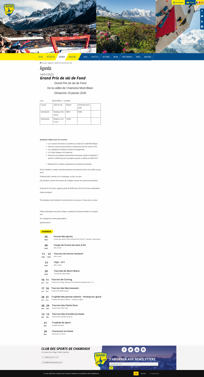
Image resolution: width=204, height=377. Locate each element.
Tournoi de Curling (61, 279)
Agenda (50, 63)
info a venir (58, 256)
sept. (46, 238)
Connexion (179, 2)
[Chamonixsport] (9, 10)
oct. (42, 281)
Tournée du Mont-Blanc (67, 270)
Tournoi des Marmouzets (65, 288)
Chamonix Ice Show (62, 331)
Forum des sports (63, 236)
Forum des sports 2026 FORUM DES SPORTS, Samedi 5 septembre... (77, 239)
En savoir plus (154, 373)
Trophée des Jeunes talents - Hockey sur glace (76, 296)
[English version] (202, 2)
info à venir (57, 248)
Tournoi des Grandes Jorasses (68, 313)
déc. (43, 315)
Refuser (143, 373)
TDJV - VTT (59, 262)
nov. (43, 306)
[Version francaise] (198, 2)
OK (111, 368)
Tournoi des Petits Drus (65, 305)
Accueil (44, 63)
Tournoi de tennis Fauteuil (68, 253)
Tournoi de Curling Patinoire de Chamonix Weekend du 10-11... (73, 282)
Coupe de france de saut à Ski (70, 245)
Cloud (191, 2)
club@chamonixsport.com (53, 362)
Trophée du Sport (61, 322)
